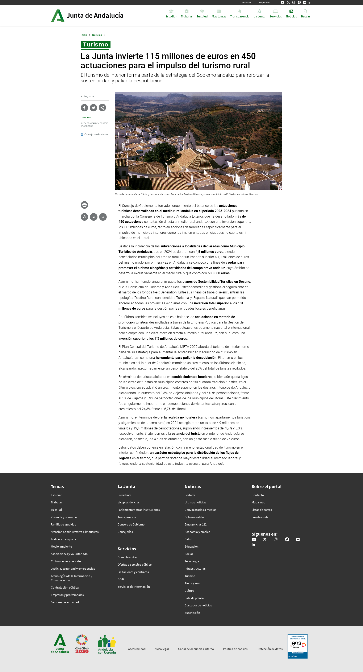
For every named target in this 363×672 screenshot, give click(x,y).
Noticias (97, 35)
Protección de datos (270, 649)
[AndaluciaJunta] (299, 2)
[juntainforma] (304, 2)
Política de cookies (235, 649)
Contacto (246, 2)
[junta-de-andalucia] (310, 2)
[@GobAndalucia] (282, 2)
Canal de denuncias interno (196, 649)
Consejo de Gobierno (96, 134)
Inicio (99, 15)
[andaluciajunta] (288, 2)
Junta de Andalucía (57, 15)
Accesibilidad (137, 649)
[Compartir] (102, 107)
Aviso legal (162, 649)
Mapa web (264, 2)
